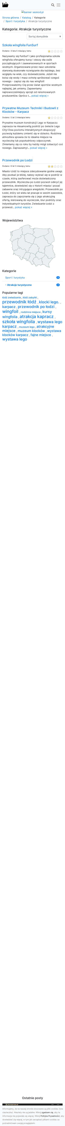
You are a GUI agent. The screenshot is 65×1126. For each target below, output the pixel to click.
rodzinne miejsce (31, 312)
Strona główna (10, 17)
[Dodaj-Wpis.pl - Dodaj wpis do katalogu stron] (5, 5)
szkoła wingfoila (19, 321)
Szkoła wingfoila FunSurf (20, 45)
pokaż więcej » (40, 95)
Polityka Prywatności (50, 1116)
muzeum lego (27, 326)
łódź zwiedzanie (11, 297)
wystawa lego (14, 339)
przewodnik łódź (20, 301)
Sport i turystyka (15, 21)
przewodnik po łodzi (36, 306)
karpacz (9, 307)
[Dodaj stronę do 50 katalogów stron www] (32, 11)
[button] (52, 5)
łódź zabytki (30, 297)
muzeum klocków (32, 331)
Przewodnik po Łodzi (17, 160)
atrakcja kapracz (37, 316)
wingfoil (11, 311)
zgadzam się (47, 1112)
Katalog (26, 17)
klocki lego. (49, 302)
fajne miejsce (41, 335)
